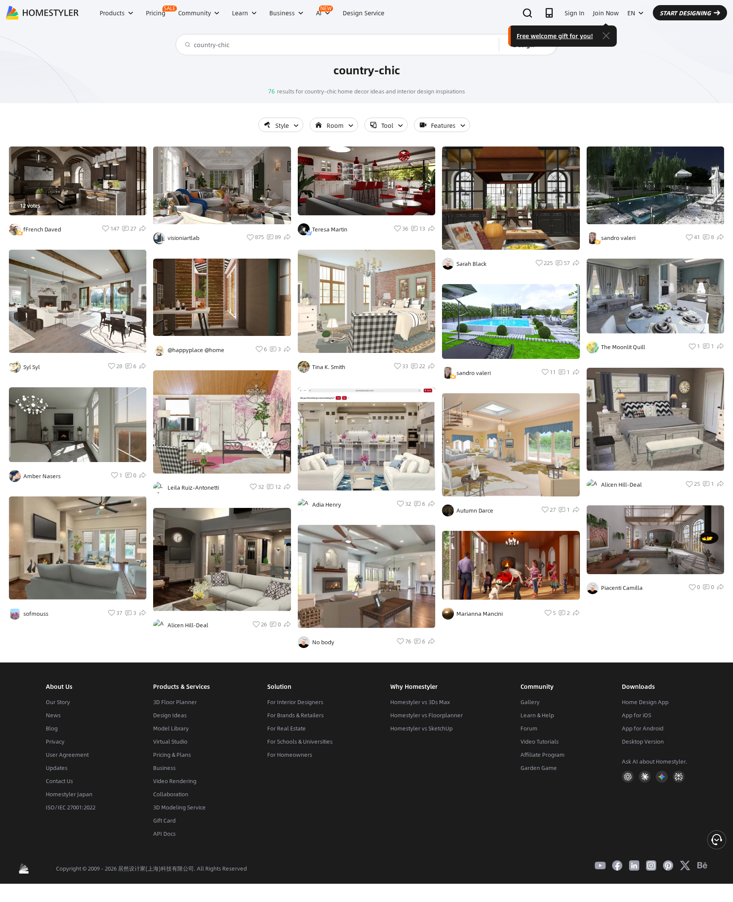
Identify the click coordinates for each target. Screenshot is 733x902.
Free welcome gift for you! (555, 35)
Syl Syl (31, 367)
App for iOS (636, 715)
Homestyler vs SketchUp (421, 728)
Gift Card (164, 820)
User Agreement (67, 754)
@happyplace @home (196, 350)
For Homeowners (289, 754)
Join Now (606, 12)
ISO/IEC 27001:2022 (70, 807)
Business (164, 768)
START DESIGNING (685, 12)
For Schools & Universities (300, 741)
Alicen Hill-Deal (188, 625)
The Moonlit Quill (623, 347)
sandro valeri (473, 373)
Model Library (171, 728)
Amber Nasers (42, 476)
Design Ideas (170, 715)
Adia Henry (326, 504)
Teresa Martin (329, 229)
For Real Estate (286, 728)
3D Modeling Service (179, 807)
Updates (56, 768)
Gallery (530, 702)
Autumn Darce (474, 510)
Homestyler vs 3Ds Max (420, 702)
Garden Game (538, 768)
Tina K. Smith (328, 367)
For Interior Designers (295, 702)
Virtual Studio (170, 741)
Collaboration (170, 794)
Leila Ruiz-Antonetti (193, 487)
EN (631, 12)
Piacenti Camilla (622, 587)
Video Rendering (174, 781)
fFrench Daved (42, 229)
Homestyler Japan (69, 794)
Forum (528, 728)
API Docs (164, 833)
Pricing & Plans (172, 754)
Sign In (575, 12)
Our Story (58, 702)
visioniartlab (183, 238)
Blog (52, 728)
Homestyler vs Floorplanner (426, 715)
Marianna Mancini (479, 613)
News (53, 715)
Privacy (55, 741)
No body (323, 642)
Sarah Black (471, 263)
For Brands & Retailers (295, 715)
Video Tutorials (539, 741)
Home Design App (645, 702)
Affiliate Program (542, 754)
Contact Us (59, 781)
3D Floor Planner (175, 702)
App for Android (642, 728)
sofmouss (35, 613)
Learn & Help (537, 715)
